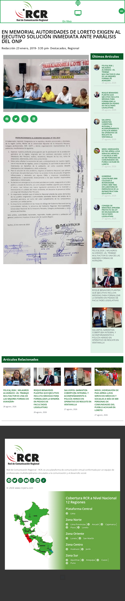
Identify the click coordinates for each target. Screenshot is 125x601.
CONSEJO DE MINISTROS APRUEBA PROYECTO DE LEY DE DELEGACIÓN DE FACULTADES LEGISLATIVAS (111, 210)
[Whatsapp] (32, 480)
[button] (7, 118)
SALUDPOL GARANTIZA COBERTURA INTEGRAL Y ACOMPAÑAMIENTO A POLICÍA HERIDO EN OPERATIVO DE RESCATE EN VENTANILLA (110, 128)
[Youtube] (26, 480)
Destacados (58, 48)
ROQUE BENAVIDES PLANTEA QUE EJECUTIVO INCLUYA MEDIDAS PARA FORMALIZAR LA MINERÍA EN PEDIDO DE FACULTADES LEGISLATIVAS (110, 100)
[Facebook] (9, 480)
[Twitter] (14, 480)
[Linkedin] (37, 480)
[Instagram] (20, 480)
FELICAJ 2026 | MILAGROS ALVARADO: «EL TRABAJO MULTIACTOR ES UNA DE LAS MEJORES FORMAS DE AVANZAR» (111, 73)
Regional (73, 48)
